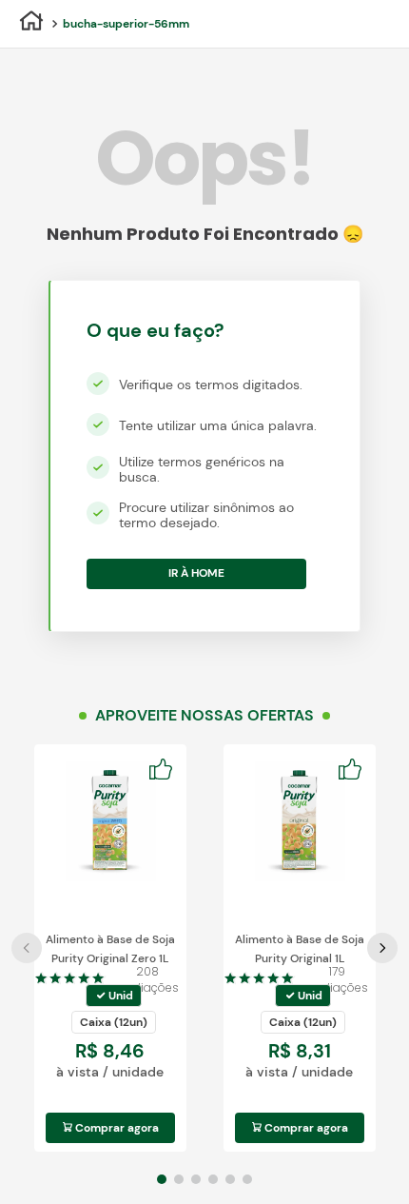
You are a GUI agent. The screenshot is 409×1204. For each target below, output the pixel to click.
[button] (114, 995)
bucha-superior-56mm (126, 23)
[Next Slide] (382, 948)
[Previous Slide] (26, 948)
